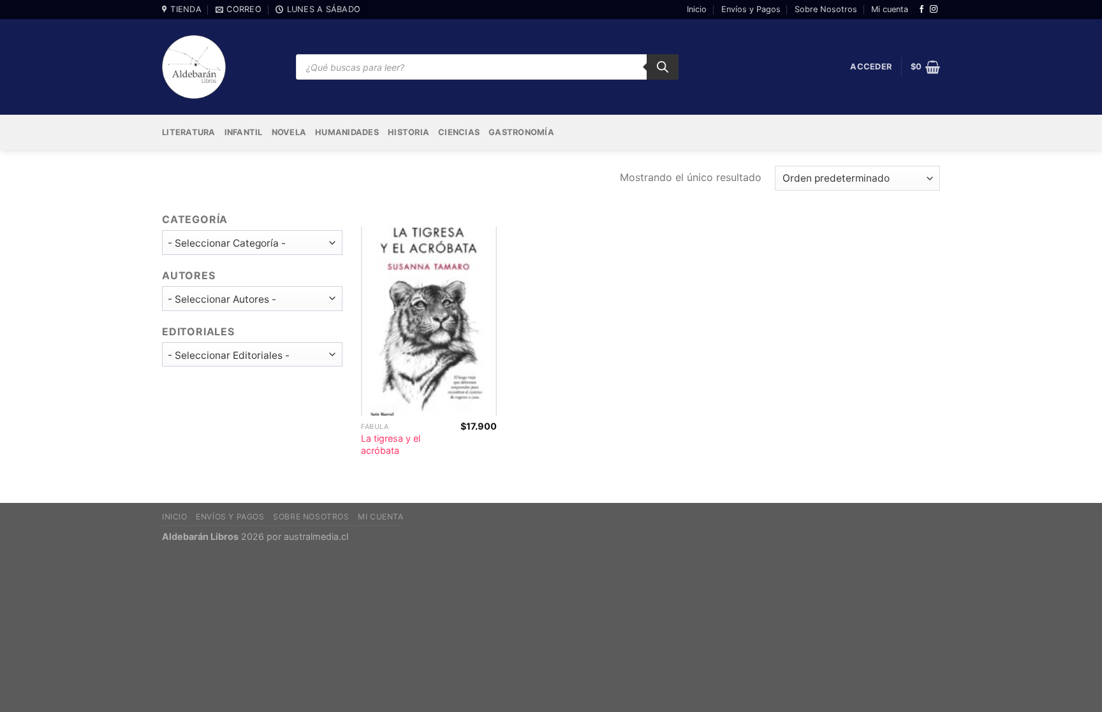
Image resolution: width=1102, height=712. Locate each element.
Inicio (697, 9)
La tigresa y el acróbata (390, 444)
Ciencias (459, 132)
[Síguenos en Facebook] (921, 9)
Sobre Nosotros (826, 9)
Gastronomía (521, 132)
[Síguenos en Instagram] (933, 9)
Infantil (243, 132)
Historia (408, 132)
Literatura (189, 132)
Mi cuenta (889, 9)
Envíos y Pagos (751, 9)
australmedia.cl (316, 536)
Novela (289, 132)
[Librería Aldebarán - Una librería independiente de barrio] (194, 67)
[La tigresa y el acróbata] (428, 321)
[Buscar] (663, 67)
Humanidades (347, 132)
